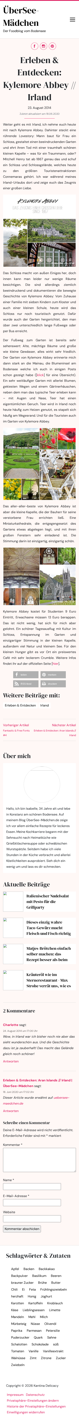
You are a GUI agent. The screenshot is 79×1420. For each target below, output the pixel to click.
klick (40, 375)
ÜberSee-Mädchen (24, 18)
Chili (14, 1289)
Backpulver (19, 1276)
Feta (32, 1289)
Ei (23, 1289)
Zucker (61, 1358)
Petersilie (53, 1330)
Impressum (15, 1395)
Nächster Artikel (55, 730)
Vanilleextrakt (53, 1351)
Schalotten (19, 1344)
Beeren (56, 1276)
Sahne (51, 1337)
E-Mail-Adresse (16, 1196)
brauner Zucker (22, 1283)
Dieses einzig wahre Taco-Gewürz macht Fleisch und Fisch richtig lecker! (49, 927)
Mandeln (17, 1317)
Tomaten (17, 1351)
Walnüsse (18, 1358)
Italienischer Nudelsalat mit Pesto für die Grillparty (48, 901)
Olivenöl (50, 1324)
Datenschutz (35, 1395)
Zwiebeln (18, 1365)
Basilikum (39, 1276)
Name (8, 1180)
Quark (38, 1337)
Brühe (42, 1283)
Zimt (33, 1358)
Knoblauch (55, 1303)
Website (9, 1212)
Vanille (33, 1351)
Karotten (17, 1303)
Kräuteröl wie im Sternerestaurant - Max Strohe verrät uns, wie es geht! (49, 980)
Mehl (31, 1317)
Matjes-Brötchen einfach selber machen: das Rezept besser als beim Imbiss (49, 954)
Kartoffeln (35, 1303)
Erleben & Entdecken (20, 705)
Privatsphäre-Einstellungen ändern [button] (33, 1400)
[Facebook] (34, 46)
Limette (54, 1310)
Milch (44, 1317)
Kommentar (12, 1145)
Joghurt (46, 1296)
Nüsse (35, 1324)
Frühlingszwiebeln (53, 1289)
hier (55, 664)
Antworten (11, 1061)
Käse (14, 1310)
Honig (32, 1296)
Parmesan (34, 1330)
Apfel (15, 1269)
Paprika (16, 1330)
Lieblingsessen (34, 1310)
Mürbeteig (18, 1324)
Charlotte (10, 1025)
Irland (44, 705)
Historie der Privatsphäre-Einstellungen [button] (36, 1406)
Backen (28, 1269)
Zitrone (46, 1358)
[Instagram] (43, 46)
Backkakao (47, 1269)
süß (56, 1344)
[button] (25, 674)
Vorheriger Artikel (16, 730)
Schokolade (40, 1344)
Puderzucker (20, 1337)
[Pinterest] (52, 46)
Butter (56, 1283)
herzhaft (17, 1296)
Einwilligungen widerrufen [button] (26, 1412)
